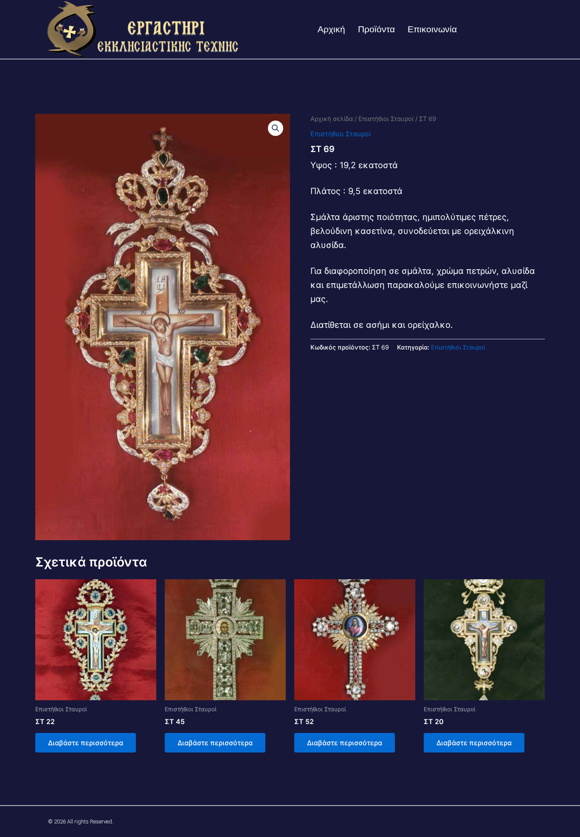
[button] (275, 128)
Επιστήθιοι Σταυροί (386, 119)
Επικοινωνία (432, 29)
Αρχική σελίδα (331, 119)
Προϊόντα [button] (376, 29)
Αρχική (331, 29)
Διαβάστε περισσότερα (85, 742)
